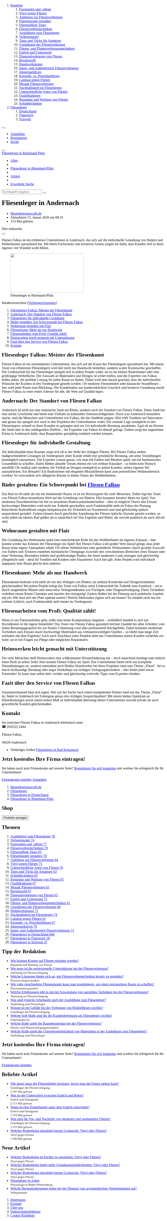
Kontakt (16, 345)
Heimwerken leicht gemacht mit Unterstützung (42, 338)
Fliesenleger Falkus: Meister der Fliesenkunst (41, 310)
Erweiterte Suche (22, 184)
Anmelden (17, 134)
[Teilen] (3, 233)
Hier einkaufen (12, 229)
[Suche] (3, 150)
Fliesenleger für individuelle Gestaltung (37, 318)
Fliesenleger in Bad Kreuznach (57, 750)
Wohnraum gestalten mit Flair (30, 326)
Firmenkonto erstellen (17, 779)
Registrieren (18, 138)
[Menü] (3, 127)
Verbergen (35, 303)
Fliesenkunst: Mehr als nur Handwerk (36, 330)
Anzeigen (49, 303)
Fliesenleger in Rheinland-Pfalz (31, 168)
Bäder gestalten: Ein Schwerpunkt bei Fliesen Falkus (46, 322)
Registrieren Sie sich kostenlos (95, 768)
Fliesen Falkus (104, 484)
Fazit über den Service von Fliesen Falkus (39, 341)
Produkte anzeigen (15, 817)
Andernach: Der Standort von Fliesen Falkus (41, 314)
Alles (14, 160)
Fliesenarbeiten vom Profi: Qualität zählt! (38, 334)
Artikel (15, 176)
